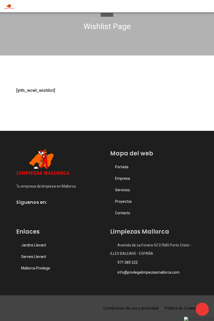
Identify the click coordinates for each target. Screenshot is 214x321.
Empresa (122, 178)
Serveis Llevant (33, 257)
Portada (121, 167)
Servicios (122, 190)
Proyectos (123, 201)
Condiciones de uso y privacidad (131, 308)
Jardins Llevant (33, 245)
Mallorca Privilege (35, 268)
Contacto (122, 213)
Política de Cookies (181, 308)
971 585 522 (127, 262)
